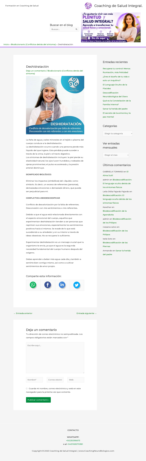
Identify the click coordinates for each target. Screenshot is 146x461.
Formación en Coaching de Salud (21, 6)
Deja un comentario (36, 71)
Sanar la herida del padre (115, 109)
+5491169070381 (75, 444)
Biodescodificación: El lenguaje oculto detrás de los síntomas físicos (117, 183)
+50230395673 (73, 440)
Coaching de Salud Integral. (118, 6)
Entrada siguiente (87, 313)
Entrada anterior (23, 313)
